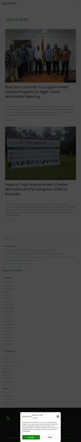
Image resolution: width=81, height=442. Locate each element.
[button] (58, 416)
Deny (50, 437)
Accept (31, 437)
